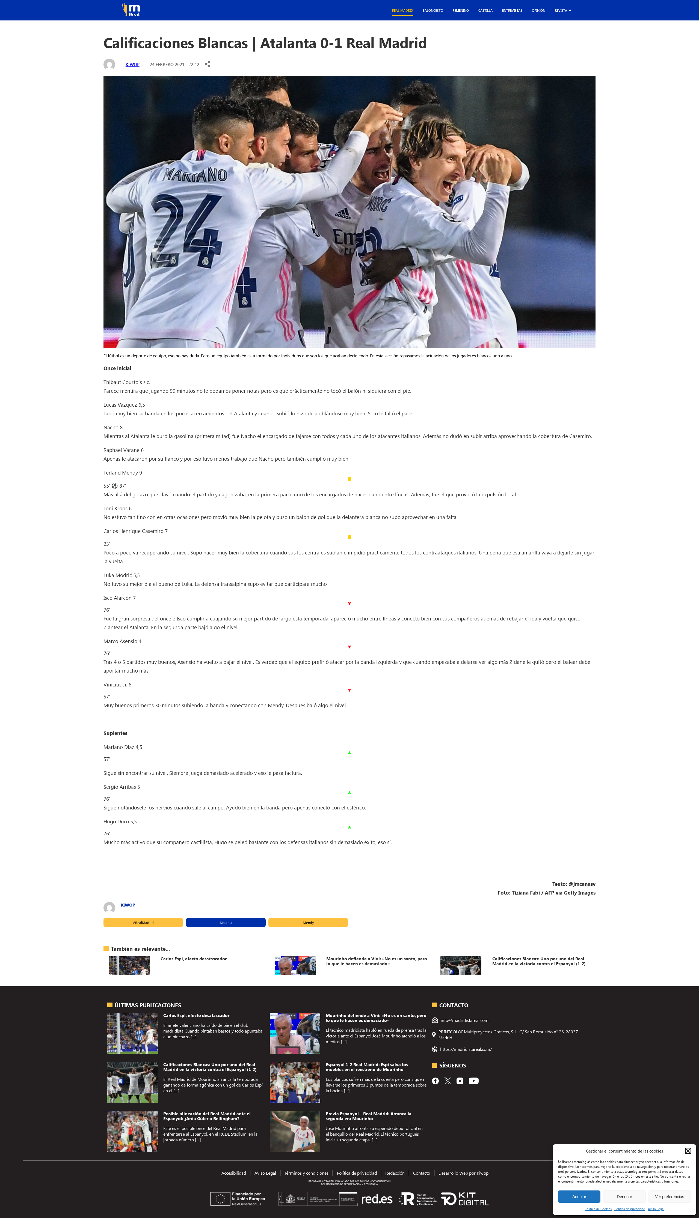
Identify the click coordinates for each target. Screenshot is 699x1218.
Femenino (461, 10)
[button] (688, 1151)
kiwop (133, 64)
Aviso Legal (656, 1209)
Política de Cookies (598, 1209)
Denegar (624, 1196)
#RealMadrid (143, 922)
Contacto (421, 1173)
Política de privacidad (629, 1209)
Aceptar (579, 1196)
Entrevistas (512, 10)
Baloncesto (433, 10)
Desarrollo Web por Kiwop (463, 1173)
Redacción (395, 1173)
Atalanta (226, 922)
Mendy (308, 922)
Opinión (538, 10)
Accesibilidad (233, 1173)
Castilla (485, 10)
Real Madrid (402, 10)
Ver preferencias (669, 1196)
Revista (561, 10)
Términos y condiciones (306, 1173)
